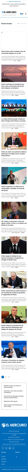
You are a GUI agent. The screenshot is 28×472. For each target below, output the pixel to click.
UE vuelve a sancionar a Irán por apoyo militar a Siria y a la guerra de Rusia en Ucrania (14, 223)
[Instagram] (6, 448)
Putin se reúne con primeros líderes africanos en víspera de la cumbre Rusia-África (13, 153)
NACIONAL (3, 459)
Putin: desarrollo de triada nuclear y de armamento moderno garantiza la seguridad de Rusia (13, 292)
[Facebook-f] (2, 448)
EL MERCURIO (4, 469)
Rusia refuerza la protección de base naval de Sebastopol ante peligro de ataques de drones (12, 327)
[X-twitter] (13, 448)
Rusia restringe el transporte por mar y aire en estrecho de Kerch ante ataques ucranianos (12, 86)
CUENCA (3, 456)
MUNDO (3, 464)
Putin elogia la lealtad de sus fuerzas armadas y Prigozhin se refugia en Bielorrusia (12, 258)
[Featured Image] (14, 40)
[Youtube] (9, 448)
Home (18, 23)
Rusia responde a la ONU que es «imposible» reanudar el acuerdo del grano (12, 188)
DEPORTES (3, 461)
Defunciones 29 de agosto (10, 401)
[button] (21, 13)
